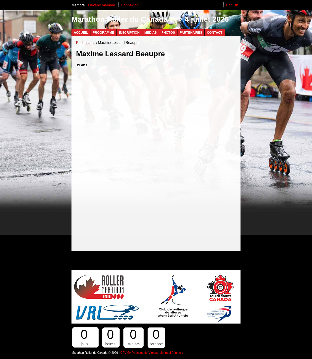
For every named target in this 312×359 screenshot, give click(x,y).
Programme (103, 32)
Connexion (130, 5)
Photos (168, 32)
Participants (85, 43)
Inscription (129, 32)
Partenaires (191, 32)
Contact (214, 32)
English (232, 5)
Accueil (81, 32)
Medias (150, 32)
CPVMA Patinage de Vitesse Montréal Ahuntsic (151, 352)
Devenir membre (102, 5)
